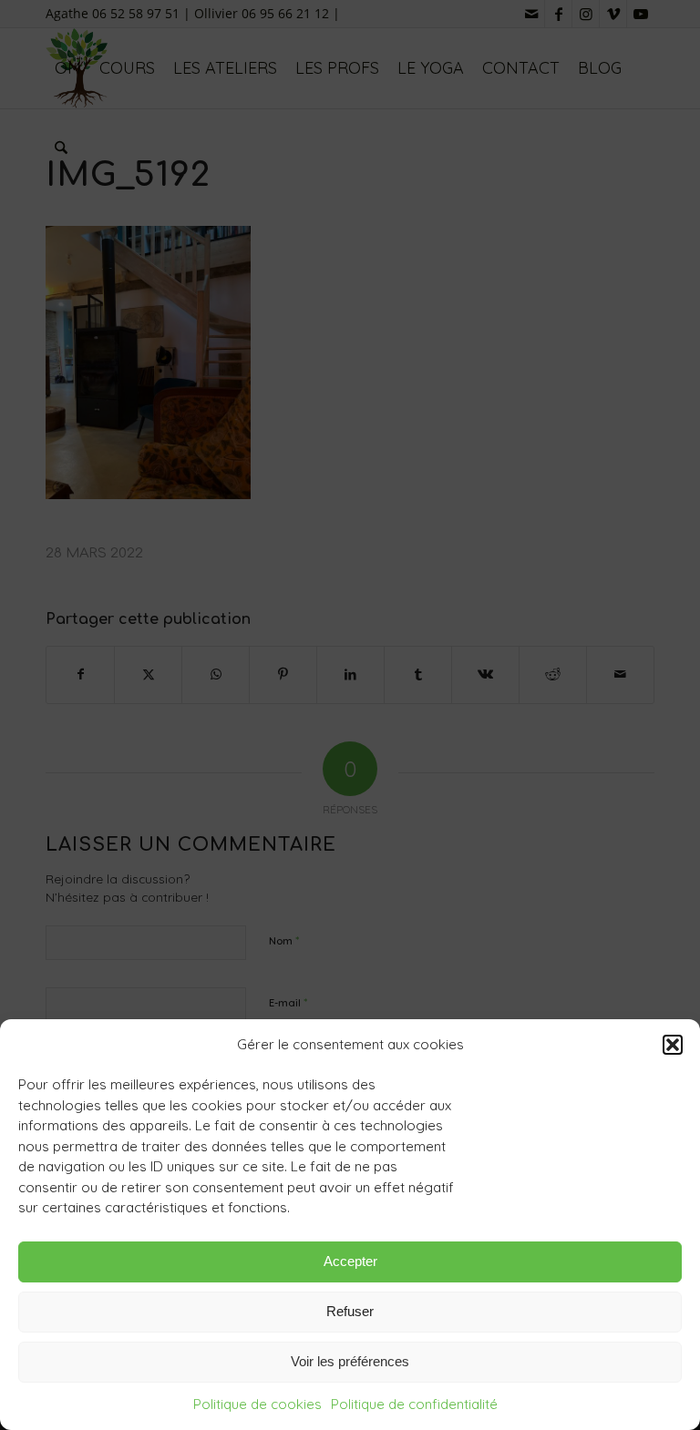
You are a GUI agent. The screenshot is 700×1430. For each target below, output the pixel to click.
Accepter (350, 1261)
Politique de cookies (257, 1404)
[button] (673, 1045)
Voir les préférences (350, 1361)
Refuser (350, 1311)
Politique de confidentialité (414, 1404)
